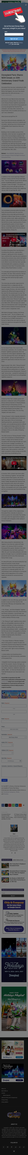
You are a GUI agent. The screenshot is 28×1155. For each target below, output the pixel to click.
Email (6, 31)
